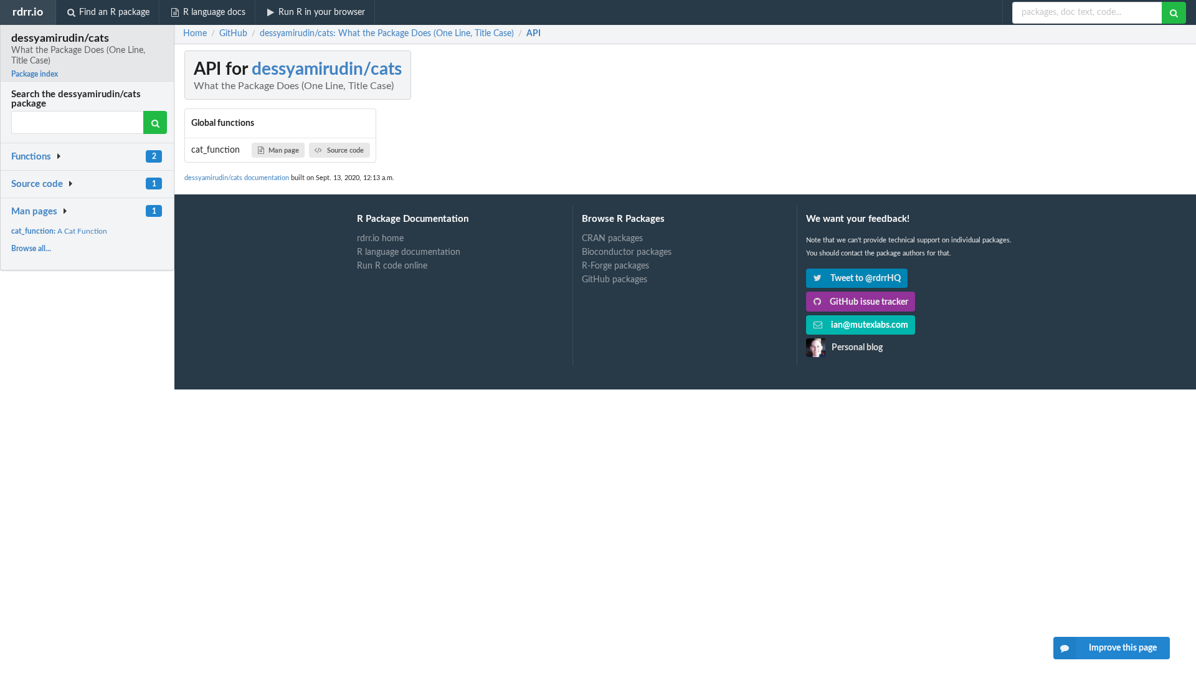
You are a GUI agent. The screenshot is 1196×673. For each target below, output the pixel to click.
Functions (31, 156)
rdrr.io (27, 12)
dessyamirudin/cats (327, 69)
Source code (37, 184)
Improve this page (1123, 648)
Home (195, 33)
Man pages (34, 211)
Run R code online (392, 266)
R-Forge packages (615, 266)
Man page (283, 150)
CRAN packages (612, 238)
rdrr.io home (380, 238)
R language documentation (408, 252)
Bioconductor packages (627, 252)
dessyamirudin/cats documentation (236, 177)
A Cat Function (59, 231)
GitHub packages (614, 279)
